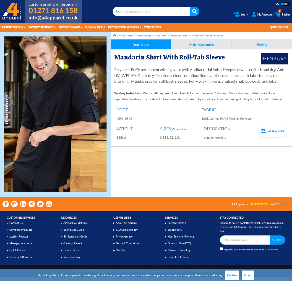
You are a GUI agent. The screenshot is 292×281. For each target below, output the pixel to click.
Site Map (121, 250)
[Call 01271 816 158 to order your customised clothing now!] (53, 7)
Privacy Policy (246, 249)
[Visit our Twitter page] (40, 204)
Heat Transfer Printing (181, 236)
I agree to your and (251, 249)
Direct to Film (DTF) (179, 243)
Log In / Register (18, 236)
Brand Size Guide (73, 229)
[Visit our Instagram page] (14, 204)
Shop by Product (41, 27)
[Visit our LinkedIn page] (23, 204)
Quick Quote (279, 27)
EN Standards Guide (75, 236)
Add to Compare (275, 131)
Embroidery (175, 229)
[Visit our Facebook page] (5, 204)
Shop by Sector (12, 27)
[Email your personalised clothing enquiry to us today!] (53, 19)
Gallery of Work (72, 243)
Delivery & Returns (20, 256)
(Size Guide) (179, 129)
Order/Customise (201, 44)
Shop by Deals (95, 27)
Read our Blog (71, 256)
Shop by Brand (69, 27)
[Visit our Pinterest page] (31, 204)
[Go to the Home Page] (114, 35)
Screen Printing (177, 222)
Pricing (262, 44)
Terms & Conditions (127, 243)
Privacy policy (124, 236)
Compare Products (20, 229)
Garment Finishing (179, 250)
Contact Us (152, 27)
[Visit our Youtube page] (49, 204)
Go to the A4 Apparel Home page (12, 11)
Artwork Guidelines (75, 222)
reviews (285, 204)
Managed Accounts (20, 243)
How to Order (71, 250)
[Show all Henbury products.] (274, 58)
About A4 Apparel (126, 222)
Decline (232, 275)
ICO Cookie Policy (127, 229)
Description (141, 44)
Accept (248, 275)
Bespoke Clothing (178, 256)
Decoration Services (123, 27)
